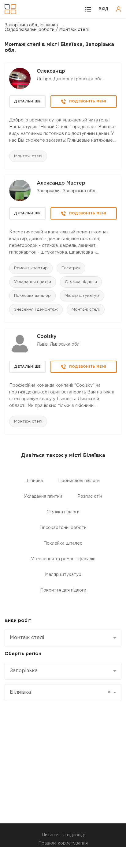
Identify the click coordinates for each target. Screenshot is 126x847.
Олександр (51, 71)
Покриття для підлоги (63, 590)
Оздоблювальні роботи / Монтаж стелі (47, 30)
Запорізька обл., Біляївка (31, 25)
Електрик (70, 268)
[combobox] (63, 638)
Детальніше (27, 101)
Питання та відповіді (63, 835)
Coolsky (47, 336)
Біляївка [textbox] (60, 692)
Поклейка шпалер (32, 295)
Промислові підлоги (79, 481)
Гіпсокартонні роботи (63, 528)
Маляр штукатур (82, 295)
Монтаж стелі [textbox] (27, 637)
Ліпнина (35, 481)
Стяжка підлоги (81, 282)
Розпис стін (89, 496)
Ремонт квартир (31, 268)
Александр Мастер (61, 183)
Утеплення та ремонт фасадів (63, 559)
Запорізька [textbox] (24, 671)
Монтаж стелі (28, 156)
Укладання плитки (32, 282)
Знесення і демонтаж (36, 309)
